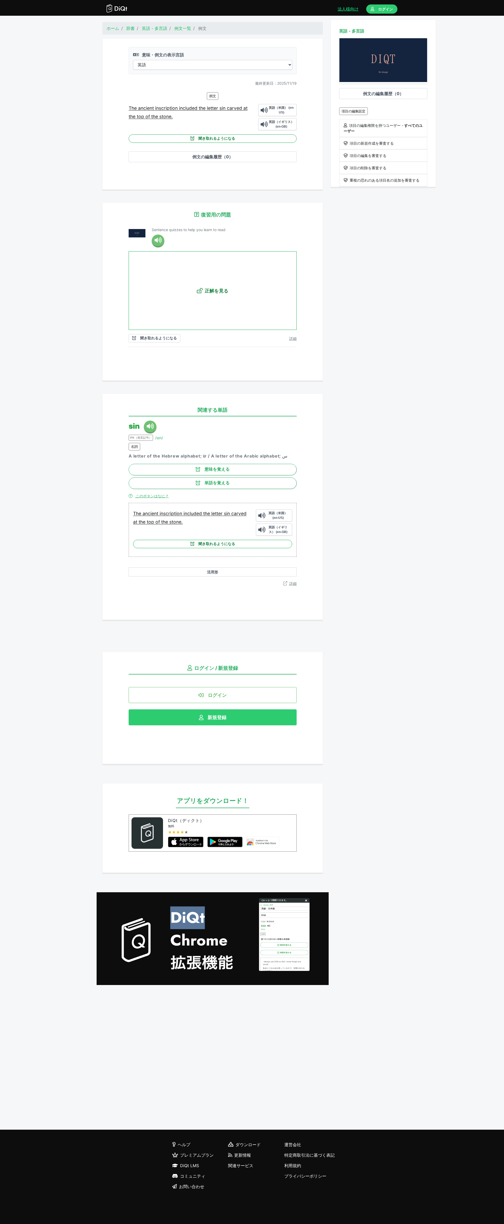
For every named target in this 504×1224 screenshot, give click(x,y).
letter (213, 108)
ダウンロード (248, 1144)
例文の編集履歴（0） (212, 156)
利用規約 (292, 1165)
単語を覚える (217, 483)
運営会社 (292, 1144)
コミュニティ (192, 1176)
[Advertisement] (212, 1058)
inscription (167, 108)
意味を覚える (217, 469)
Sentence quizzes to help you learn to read (188, 229)
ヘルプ (184, 1144)
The (133, 108)
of (148, 116)
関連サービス (240, 1165)
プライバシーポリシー (305, 1176)
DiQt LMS (189, 1165)
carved (235, 108)
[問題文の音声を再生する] (158, 241)
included (189, 108)
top (141, 116)
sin (223, 108)
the (203, 108)
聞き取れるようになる (216, 138)
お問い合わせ (191, 1186)
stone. (166, 116)
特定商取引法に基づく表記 (309, 1155)
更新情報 (242, 1155)
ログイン (385, 9)
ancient (146, 108)
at (245, 108)
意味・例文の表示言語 (162, 54)
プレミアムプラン (197, 1155)
